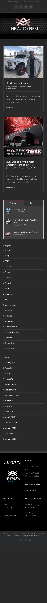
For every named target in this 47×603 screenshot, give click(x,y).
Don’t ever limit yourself (19, 83)
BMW (7, 261)
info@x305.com (34, 2)
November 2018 (11, 384)
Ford (7, 288)
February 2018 (11, 422)
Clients (8, 277)
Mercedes (9, 321)
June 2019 (9, 379)
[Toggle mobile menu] (23, 34)
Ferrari (8, 283)
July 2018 (8, 406)
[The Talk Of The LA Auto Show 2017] (8, 220)
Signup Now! (30, 490)
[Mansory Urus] (8, 209)
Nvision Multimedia (33, 536)
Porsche (8, 337)
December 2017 (11, 433)
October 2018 (10, 390)
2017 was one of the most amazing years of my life (20, 163)
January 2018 (10, 428)
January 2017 (10, 439)
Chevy (7, 272)
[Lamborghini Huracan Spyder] (8, 232)
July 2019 (8, 373)
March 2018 (10, 417)
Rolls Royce (9, 348)
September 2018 (12, 395)
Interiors (8, 294)
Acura (7, 250)
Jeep (7, 299)
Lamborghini (10, 305)
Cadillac (8, 266)
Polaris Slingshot (12, 332)
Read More (9, 108)
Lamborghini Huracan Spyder (25, 232)
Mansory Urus (19, 209)
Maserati (8, 310)
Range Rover (10, 343)
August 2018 (10, 400)
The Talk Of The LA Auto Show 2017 (26, 221)
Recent (33, 203)
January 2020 (10, 362)
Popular (13, 203)
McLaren (8, 316)
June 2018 (9, 411)
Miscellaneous (11, 88)
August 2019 (10, 368)
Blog (29, 86)
